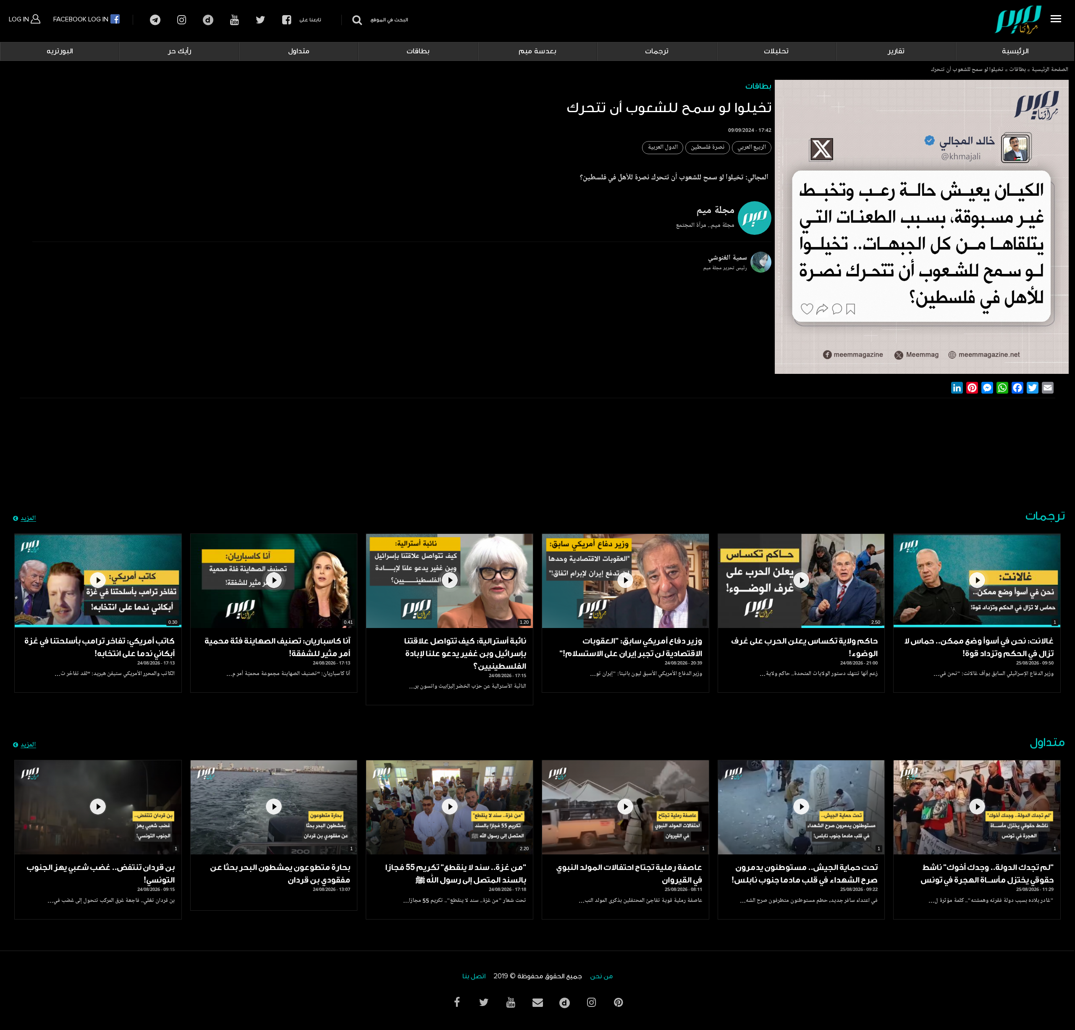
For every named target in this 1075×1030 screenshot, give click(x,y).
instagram (181, 20)
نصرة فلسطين (707, 147)
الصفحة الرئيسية (1049, 70)
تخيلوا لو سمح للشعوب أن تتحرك (967, 70)
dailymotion (208, 20)
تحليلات (776, 51)
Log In (20, 19)
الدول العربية (663, 147)
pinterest (618, 1002)
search (355, 20)
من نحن (601, 976)
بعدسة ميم (537, 51)
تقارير (896, 51)
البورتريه (60, 51)
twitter (260, 20)
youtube (234, 20)
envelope (537, 1002)
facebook (286, 20)
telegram (155, 20)
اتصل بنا (473, 976)
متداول (298, 51)
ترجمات (657, 51)
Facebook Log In (81, 19)
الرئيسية (1015, 51)
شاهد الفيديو (977, 581)
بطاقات (418, 51)
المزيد (28, 519)
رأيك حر (179, 51)
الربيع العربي (751, 147)
